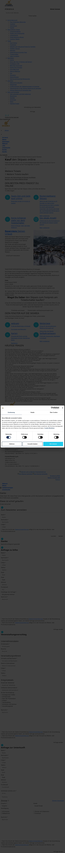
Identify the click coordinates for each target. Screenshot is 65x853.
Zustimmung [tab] (11, 412)
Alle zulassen (53, 444)
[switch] (24, 437)
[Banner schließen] (62, 407)
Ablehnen (12, 444)
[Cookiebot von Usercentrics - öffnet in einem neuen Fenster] (52, 408)
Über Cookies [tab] (54, 412)
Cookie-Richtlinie (49, 428)
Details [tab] (32, 412)
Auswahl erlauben (32, 444)
